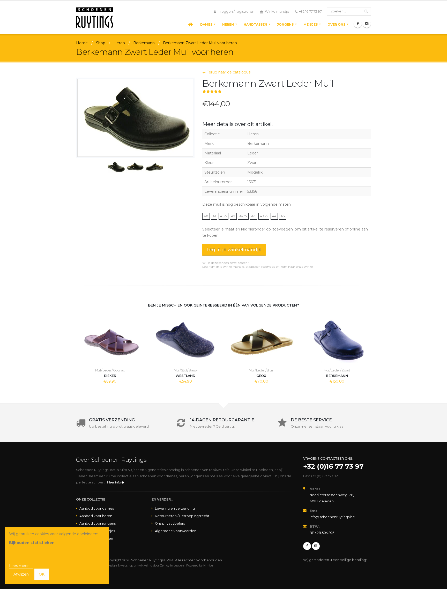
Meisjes (310, 24)
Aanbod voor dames (96, 508)
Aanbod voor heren (95, 516)
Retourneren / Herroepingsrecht (182, 516)
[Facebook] (358, 24)
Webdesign (109, 565)
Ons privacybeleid (170, 523)
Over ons (336, 24)
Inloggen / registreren (235, 11)
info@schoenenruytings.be (332, 517)
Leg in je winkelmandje (234, 249)
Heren (228, 24)
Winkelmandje (276, 11)
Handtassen (255, 24)
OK (41, 574)
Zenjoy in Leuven (172, 565)
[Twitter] (316, 546)
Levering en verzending (175, 508)
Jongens (285, 24)
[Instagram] (367, 24)
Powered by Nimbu (199, 565)
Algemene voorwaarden (175, 531)
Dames (206, 24)
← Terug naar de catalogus (226, 72)
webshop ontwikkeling (136, 565)
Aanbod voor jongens (97, 523)
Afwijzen (21, 574)
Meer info (114, 482)
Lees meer (19, 565)
